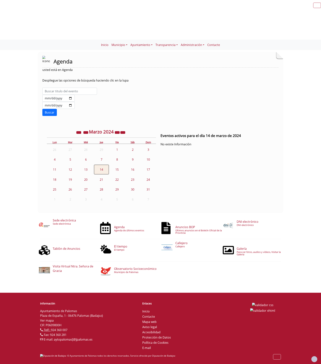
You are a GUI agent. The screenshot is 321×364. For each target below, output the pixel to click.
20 (85, 180)
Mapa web (149, 322)
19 (70, 180)
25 (54, 189)
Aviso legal (149, 327)
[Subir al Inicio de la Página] (314, 359)
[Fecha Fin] (58, 105)
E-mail (146, 348)
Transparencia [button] (165, 45)
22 (117, 180)
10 (148, 159)
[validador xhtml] (262, 310)
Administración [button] (191, 45)
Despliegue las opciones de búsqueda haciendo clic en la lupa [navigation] (85, 80)
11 (54, 169)
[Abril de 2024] (122, 132)
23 (132, 180)
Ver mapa (47, 320)
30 (132, 189)
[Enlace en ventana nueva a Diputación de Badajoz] (53, 355)
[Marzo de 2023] (79, 132)
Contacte (213, 45)
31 (148, 189)
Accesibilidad (151, 332)
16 (132, 169)
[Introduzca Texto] (69, 91)
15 (117, 169)
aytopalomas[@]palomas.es (73, 339)
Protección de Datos (156, 337)
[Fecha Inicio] (58, 98)
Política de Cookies (155, 343)
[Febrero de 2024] (86, 132)
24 (148, 180)
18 (54, 180)
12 (70, 169)
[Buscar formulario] (49, 112)
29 (117, 189)
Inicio (104, 45)
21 (101, 180)
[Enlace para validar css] (262, 305)
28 (101, 189)
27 (85, 189)
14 (101, 169)
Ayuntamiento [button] (140, 45)
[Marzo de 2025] (117, 132)
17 (148, 169)
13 (85, 169)
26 (70, 189)
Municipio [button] (118, 45)
